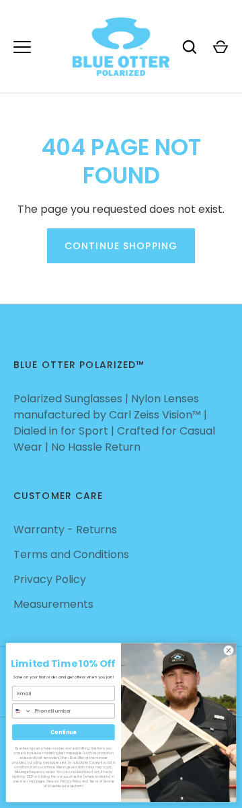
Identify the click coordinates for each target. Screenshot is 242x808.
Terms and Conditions (71, 554)
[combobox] (21, 711)
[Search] (189, 47)
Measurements (53, 604)
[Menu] (22, 47)
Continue (63, 731)
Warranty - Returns (65, 529)
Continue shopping (121, 246)
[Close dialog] (228, 650)
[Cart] (220, 47)
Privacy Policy (49, 579)
